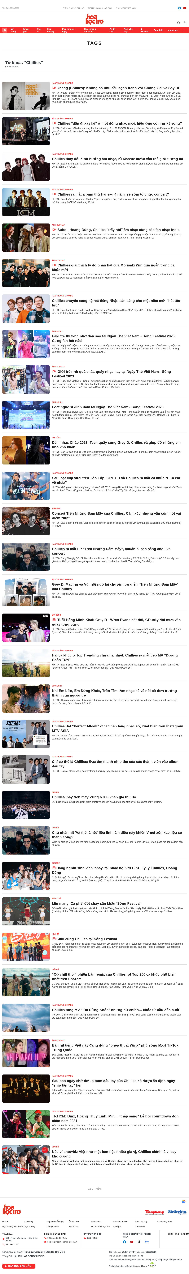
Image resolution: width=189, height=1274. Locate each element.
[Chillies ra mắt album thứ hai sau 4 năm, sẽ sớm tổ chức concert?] (26, 202)
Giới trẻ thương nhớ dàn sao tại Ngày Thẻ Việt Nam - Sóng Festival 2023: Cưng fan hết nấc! (114, 338)
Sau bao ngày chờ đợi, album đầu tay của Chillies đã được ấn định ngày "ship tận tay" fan (113, 1083)
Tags (94, 43)
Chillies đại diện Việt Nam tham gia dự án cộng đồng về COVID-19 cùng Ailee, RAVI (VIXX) (112, 1189)
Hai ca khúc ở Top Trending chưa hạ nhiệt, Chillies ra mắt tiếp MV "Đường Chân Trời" (115, 657)
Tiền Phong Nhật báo (100, 8)
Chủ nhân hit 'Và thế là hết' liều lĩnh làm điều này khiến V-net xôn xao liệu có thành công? (117, 835)
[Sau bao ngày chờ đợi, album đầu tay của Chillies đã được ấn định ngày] (26, 1088)
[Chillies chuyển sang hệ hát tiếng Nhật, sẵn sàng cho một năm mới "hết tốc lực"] (26, 308)
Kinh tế (55, 934)
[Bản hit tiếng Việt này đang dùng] (26, 1053)
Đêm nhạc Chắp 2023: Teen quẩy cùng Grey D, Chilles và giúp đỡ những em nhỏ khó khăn (116, 445)
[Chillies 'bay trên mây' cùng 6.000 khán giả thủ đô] (26, 805)
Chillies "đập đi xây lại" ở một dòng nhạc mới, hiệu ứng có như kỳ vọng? (119, 123)
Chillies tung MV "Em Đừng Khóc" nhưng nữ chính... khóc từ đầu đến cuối (115, 1010)
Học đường (50, 30)
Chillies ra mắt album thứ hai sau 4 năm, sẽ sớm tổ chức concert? (112, 194)
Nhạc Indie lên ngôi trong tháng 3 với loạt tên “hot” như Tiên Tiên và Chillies (117, 1223)
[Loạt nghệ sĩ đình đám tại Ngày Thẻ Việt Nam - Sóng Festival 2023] (26, 415)
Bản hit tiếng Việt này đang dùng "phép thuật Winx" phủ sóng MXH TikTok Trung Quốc (115, 1047)
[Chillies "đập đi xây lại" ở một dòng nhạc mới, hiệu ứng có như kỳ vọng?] (26, 131)
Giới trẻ (56, 863)
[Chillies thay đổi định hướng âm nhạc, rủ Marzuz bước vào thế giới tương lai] (26, 167)
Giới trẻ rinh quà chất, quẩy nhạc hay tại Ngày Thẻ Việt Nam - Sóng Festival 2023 (111, 374)
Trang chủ (4, 30)
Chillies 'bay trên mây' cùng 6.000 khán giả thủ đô (94, 797)
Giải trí (39, 30)
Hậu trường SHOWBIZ (90, 30)
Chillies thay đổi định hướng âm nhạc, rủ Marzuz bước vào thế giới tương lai (117, 159)
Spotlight (158, 30)
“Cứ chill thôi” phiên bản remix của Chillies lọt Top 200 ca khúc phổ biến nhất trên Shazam (114, 976)
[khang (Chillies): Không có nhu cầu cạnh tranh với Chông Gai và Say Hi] (26, 96)
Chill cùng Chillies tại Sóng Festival (86, 939)
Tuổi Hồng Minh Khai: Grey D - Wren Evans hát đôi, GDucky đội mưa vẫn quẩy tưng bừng (116, 622)
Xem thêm (184, 30)
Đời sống (13, 30)
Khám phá (26, 30)
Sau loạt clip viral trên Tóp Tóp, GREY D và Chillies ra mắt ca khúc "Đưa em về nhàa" (116, 480)
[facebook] (179, 8)
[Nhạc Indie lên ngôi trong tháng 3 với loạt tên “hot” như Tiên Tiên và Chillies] (26, 1230)
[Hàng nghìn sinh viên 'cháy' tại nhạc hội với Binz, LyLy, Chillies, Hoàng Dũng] (26, 876)
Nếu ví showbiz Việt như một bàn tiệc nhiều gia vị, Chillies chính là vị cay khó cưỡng (114, 1154)
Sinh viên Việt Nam (126, 8)
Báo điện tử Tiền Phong (94, 19)
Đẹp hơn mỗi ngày (68, 30)
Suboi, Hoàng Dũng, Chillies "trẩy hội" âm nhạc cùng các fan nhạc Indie (118, 230)
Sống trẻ (56, 899)
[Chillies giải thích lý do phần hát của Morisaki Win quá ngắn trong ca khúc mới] (26, 273)
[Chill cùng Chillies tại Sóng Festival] (26, 947)
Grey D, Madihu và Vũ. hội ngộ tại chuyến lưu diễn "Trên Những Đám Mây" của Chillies (115, 586)
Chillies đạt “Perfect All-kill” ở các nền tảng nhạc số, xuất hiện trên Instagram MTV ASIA (117, 728)
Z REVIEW (145, 30)
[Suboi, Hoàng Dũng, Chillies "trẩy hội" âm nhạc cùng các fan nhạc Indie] (26, 237)
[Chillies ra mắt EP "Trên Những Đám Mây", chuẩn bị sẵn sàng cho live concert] (26, 557)
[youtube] (185, 8)
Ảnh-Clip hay (128, 30)
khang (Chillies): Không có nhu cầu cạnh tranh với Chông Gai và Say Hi (117, 88)
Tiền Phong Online (73, 8)
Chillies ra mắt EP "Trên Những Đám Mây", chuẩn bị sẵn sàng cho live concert (111, 551)
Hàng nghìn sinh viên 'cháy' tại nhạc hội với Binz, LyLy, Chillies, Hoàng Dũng (114, 870)
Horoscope (172, 30)
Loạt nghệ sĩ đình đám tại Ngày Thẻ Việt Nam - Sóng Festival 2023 (107, 407)
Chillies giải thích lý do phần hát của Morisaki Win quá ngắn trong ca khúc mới (113, 267)
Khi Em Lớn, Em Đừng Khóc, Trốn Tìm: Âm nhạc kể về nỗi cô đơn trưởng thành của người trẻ (114, 693)
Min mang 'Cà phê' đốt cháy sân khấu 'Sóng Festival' (96, 903)
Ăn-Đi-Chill (113, 30)
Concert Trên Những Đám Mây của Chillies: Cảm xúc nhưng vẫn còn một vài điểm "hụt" (116, 515)
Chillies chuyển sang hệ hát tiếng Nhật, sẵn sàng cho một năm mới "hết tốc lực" (116, 303)
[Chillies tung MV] (26, 1018)
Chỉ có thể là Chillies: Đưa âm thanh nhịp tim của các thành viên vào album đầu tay (115, 764)
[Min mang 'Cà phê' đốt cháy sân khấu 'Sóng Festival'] (26, 911)
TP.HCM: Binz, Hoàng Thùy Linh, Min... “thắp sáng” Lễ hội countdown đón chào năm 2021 (115, 1118)
